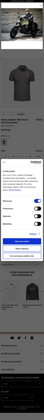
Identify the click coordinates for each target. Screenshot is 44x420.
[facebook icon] (25, 337)
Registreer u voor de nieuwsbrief (20, 377)
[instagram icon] (32, 337)
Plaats (5, 391)
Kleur (3, 136)
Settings (33, 234)
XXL (38, 156)
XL (30, 156)
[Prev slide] (1, 58)
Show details (15, 190)
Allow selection (22, 248)
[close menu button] (40, 5)
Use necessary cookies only (22, 256)
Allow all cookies (22, 241)
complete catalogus (16, 112)
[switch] (37, 209)
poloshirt (21, 114)
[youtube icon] (12, 337)
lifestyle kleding (7, 114)
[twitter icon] (19, 337)
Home (3, 112)
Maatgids (39, 151)
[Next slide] (42, 58)
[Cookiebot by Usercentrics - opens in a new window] (31, 162)
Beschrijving (6, 130)
